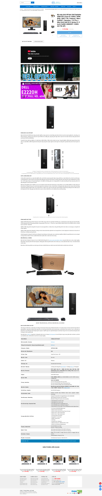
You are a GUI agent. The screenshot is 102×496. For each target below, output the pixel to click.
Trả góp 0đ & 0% (44, 482)
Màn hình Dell (22, 480)
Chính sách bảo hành (34, 482)
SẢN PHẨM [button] (23, 476)
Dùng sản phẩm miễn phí (45, 483)
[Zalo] (100, 486)
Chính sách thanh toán (34, 479)
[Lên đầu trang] (100, 481)
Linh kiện (21, 482)
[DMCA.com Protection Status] (79, 491)
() (80, 2)
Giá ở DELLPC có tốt (44, 484)
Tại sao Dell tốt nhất (44, 478)
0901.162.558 (61, 481)
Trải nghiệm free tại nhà (45, 480)
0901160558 (57, 478)
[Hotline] (100, 483)
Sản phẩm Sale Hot (23, 479)
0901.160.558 (56, 481)
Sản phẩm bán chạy (23, 478)
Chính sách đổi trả (33, 480)
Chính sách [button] (34, 476)
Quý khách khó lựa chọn (45, 479)
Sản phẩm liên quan (51, 447)
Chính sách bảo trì (33, 483)
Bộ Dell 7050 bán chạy (23, 484)
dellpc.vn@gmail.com (57, 480)
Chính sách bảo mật (34, 484)
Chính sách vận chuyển (34, 478)
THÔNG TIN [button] (44, 476)
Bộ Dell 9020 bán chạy (23, 483)
